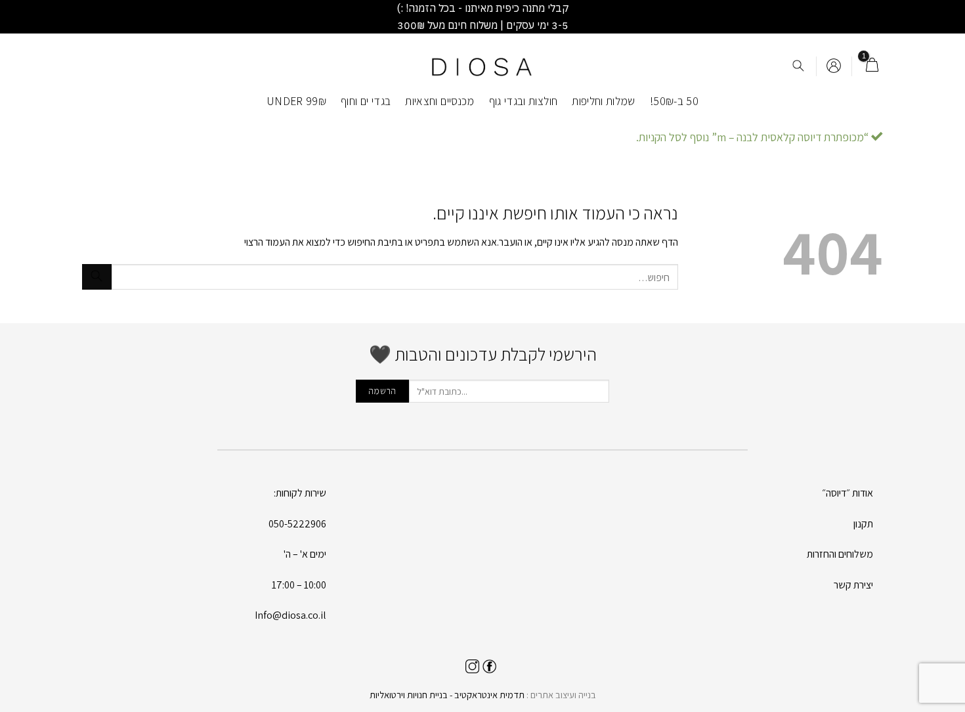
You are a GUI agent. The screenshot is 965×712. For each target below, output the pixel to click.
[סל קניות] (872, 66)
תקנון (863, 524)
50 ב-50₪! (674, 100)
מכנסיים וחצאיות (439, 100)
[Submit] (97, 277)
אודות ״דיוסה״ (847, 493)
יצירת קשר (853, 585)
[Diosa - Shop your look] (482, 66)
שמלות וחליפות (603, 100)
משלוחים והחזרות (840, 554)
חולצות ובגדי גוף (523, 100)
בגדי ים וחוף (366, 100)
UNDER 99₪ (296, 100)
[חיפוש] (798, 66)
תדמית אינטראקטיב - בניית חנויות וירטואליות (447, 694)
